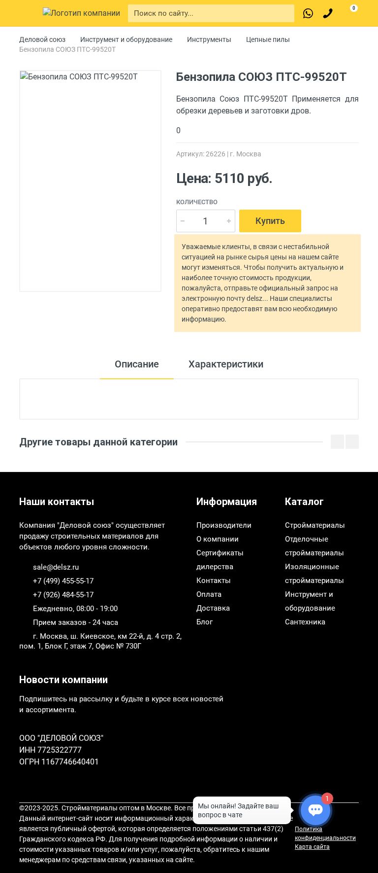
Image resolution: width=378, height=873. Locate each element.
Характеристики (226, 364)
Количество (197, 202)
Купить (270, 221)
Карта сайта (312, 846)
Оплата (208, 594)
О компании (217, 539)
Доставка (213, 608)
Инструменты (209, 39)
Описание (137, 364)
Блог (204, 622)
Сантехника (305, 622)
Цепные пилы (268, 39)
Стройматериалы (315, 525)
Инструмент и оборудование (126, 39)
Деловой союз (42, 39)
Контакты (213, 580)
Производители (224, 525)
